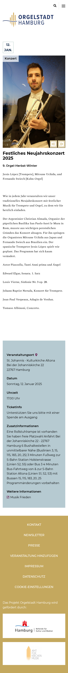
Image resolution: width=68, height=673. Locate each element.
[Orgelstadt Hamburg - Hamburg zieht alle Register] (28, 26)
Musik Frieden (20, 497)
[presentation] (53, 144)
